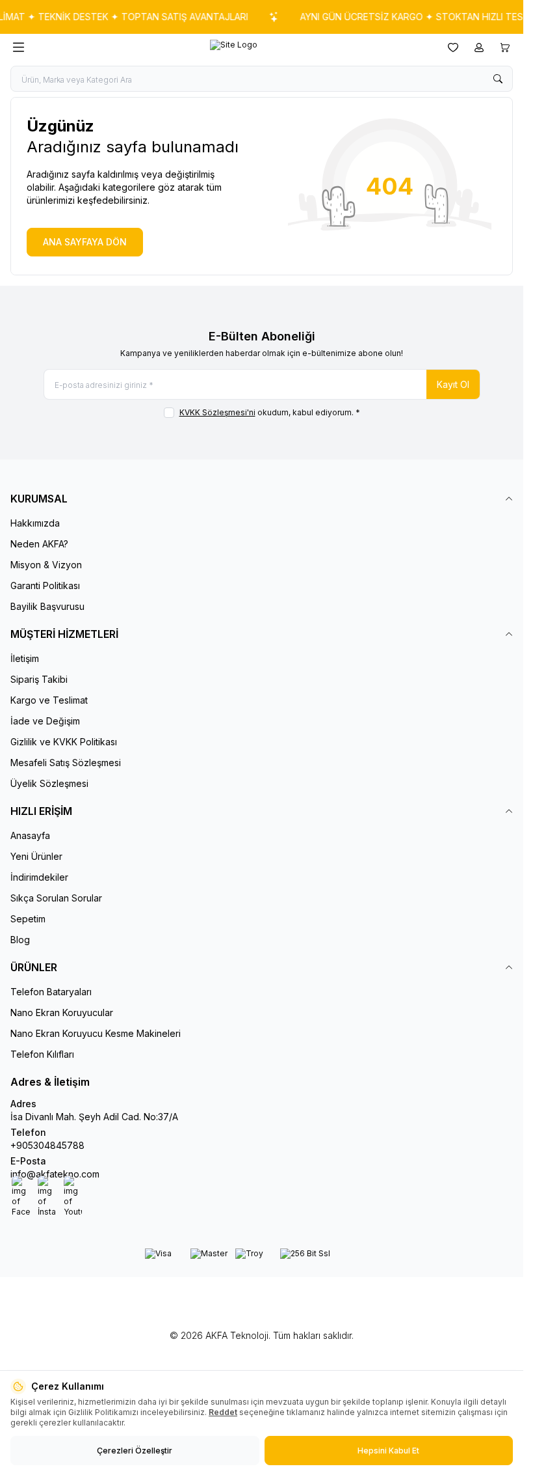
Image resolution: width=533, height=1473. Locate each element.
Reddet (223, 1412)
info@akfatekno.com (54, 1173)
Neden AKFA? (39, 543)
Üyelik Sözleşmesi (49, 783)
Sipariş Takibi (39, 679)
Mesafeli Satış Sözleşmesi (65, 762)
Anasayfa (30, 835)
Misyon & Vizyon (46, 564)
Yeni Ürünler (36, 856)
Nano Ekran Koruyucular (61, 1012)
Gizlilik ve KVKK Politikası (63, 741)
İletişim (24, 658)
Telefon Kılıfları (42, 1054)
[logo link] (233, 47)
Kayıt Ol (453, 384)
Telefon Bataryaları (51, 991)
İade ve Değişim (45, 720)
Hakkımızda (35, 523)
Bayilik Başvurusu (47, 606)
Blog (20, 939)
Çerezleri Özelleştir (134, 1450)
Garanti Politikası (45, 585)
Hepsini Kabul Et (388, 1450)
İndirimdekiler (39, 877)
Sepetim (28, 918)
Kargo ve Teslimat (49, 700)
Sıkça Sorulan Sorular (56, 897)
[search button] (498, 79)
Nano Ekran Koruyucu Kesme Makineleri (95, 1033)
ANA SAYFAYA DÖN (85, 241)
